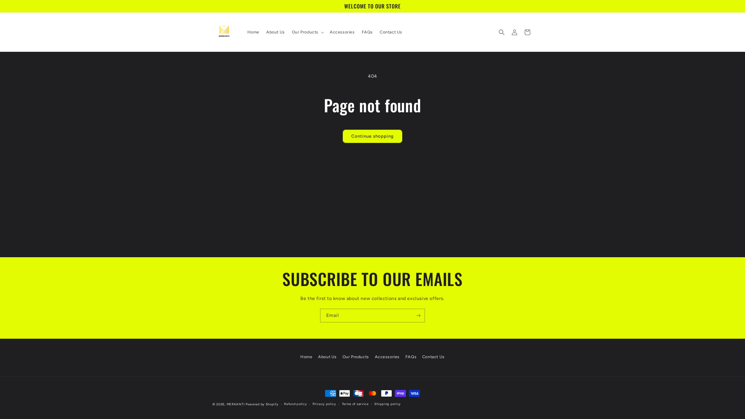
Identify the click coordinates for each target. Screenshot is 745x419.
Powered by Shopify (262, 404)
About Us (327, 356)
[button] (307, 32)
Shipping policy (387, 404)
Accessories (387, 356)
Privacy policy (324, 404)
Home (306, 356)
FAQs (410, 356)
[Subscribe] (418, 315)
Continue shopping (372, 136)
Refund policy (295, 404)
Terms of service (355, 404)
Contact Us (433, 356)
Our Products (356, 356)
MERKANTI (236, 404)
